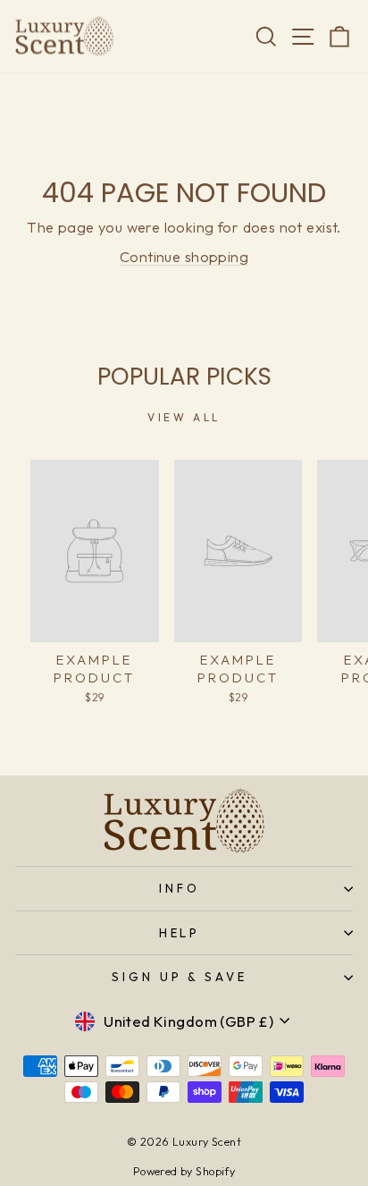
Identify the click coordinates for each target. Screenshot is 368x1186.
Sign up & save (180, 977)
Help (180, 933)
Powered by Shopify (184, 1171)
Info (179, 888)
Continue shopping (184, 256)
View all (184, 417)
